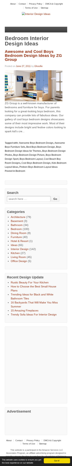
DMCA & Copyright (54, 4)
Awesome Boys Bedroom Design (36, 143)
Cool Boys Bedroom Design (36, 163)
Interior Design (20, 249)
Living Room (18, 257)
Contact (22, 4)
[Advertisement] (36, 364)
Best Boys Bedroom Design (40, 147)
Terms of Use (31, 8)
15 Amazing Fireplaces (24, 310)
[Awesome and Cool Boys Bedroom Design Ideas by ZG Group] (33, 85)
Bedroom (20, 171)
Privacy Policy (35, 4)
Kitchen (15, 253)
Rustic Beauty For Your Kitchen (30, 282)
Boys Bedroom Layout (31, 159)
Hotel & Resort (19, 241)
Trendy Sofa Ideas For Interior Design (34, 314)
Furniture (16, 237)
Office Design (19, 261)
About (13, 4)
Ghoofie (38, 66)
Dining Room (18, 233)
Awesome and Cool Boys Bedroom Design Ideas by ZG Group (33, 55)
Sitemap (44, 8)
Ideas (14, 245)
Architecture (18, 216)
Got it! (57, 460)
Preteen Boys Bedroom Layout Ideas (38, 167)
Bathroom (17, 225)
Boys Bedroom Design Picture (29, 155)
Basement (17, 221)
